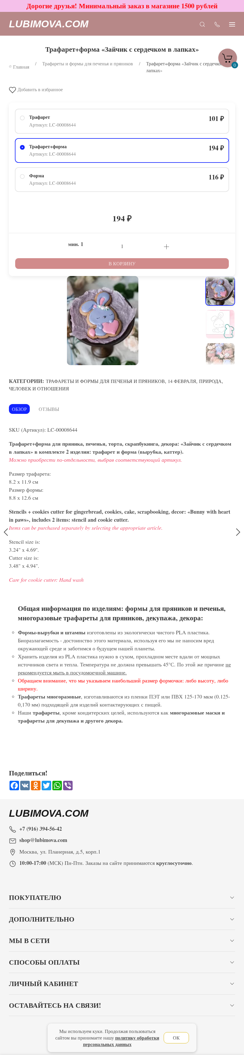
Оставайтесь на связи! (55, 1005)
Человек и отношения (39, 388)
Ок (176, 1038)
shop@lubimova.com (43, 840)
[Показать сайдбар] (232, 24)
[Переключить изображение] (220, 291)
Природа (210, 381)
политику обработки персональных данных (121, 1041)
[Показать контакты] (217, 24)
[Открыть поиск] (202, 24)
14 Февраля (182, 381)
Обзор (19, 409)
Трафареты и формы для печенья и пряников (105, 381)
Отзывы (49, 409)
